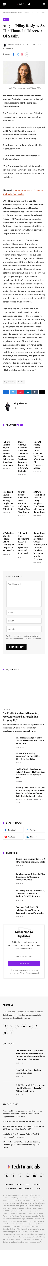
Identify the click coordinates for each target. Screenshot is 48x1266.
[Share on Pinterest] (22, 54)
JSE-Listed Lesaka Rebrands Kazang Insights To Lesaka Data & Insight (8, 500)
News (6, 19)
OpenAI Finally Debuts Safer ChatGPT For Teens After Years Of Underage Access (38, 454)
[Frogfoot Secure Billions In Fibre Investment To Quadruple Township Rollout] (8, 877)
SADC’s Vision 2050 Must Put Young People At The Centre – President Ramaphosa (39, 501)
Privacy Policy (25, 973)
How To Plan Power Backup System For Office (28, 1071)
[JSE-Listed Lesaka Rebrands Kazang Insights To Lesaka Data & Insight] (9, 483)
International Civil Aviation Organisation (24, 724)
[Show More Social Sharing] (27, 54)
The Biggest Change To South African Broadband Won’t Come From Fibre (30, 740)
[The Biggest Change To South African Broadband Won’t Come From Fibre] (8, 741)
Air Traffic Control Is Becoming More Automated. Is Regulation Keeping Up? (21, 716)
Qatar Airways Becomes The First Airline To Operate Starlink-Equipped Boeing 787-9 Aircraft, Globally (23, 456)
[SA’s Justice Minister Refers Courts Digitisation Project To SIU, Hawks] (9, 524)
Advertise (11, 1189)
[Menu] (4, 4)
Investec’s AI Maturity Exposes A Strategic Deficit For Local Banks (30, 860)
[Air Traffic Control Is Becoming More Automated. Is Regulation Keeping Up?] (24, 690)
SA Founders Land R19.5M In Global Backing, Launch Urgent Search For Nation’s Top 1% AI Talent (21, 1145)
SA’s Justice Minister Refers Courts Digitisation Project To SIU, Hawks (8, 542)
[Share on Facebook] (13, 54)
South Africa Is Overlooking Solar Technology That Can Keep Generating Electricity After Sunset (30, 773)
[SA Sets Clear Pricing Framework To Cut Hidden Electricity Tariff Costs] (8, 757)
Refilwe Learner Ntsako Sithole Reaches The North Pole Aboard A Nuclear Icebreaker (8, 453)
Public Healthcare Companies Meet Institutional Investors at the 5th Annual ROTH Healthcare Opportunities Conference (30, 1054)
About (38, 1189)
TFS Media (35, 1195)
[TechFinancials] (24, 4)
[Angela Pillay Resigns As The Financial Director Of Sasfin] (24, 83)
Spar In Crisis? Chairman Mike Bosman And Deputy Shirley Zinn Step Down (24, 501)
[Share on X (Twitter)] (18, 54)
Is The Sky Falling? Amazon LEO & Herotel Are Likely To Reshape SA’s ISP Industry (30, 893)
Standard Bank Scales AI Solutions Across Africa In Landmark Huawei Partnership (30, 910)
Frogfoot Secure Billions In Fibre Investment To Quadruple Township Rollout (30, 877)
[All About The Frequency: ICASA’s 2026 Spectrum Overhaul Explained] (24, 524)
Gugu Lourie (14, 44)
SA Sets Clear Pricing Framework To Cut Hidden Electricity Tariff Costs (28, 756)
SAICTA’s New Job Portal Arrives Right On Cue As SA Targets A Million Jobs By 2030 (30, 1088)
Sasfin (20, 382)
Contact (36, 1185)
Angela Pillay (9, 382)
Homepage (10, 1185)
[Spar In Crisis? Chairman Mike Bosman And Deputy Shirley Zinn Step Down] (24, 483)
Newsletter (23, 1185)
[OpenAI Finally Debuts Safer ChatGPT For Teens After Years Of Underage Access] (39, 433)
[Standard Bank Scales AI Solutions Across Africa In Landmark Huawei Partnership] (8, 911)
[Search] (44, 4)
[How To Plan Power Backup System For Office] (8, 1073)
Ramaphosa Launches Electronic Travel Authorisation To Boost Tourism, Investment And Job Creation (40, 546)
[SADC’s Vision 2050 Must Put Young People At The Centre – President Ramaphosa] (39, 483)
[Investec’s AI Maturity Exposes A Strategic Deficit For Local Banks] (8, 862)
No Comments (37, 44)
